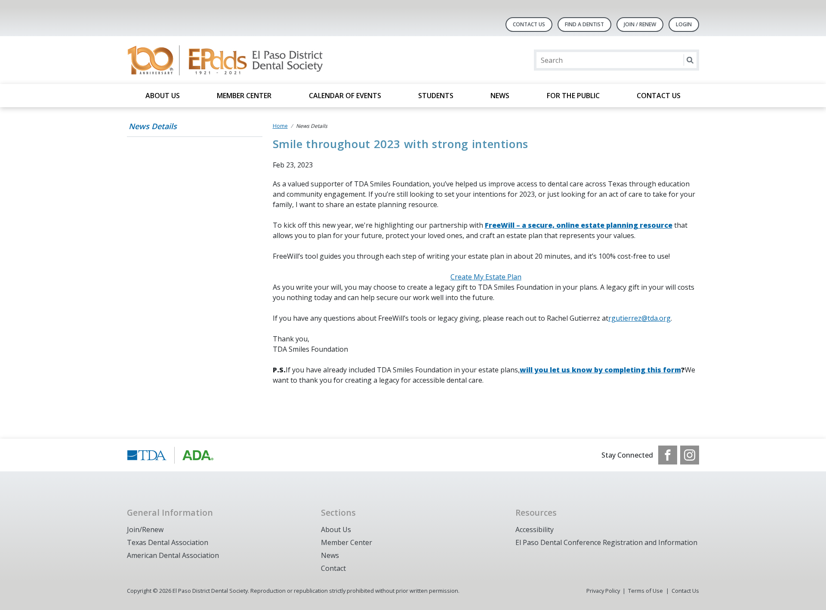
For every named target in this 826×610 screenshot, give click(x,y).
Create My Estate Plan (485, 277)
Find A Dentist (584, 24)
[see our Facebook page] (667, 455)
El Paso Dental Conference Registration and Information (606, 542)
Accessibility (534, 529)
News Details (153, 126)
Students (435, 95)
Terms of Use (645, 591)
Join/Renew (145, 529)
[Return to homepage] (238, 60)
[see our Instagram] (689, 455)
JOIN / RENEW (640, 24)
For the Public (573, 95)
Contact (333, 568)
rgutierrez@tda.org (639, 318)
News (499, 95)
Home (280, 126)
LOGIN (684, 24)
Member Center (244, 95)
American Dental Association (173, 555)
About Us (162, 95)
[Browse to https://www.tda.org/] (170, 455)
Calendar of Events (345, 95)
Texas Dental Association (167, 542)
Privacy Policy (603, 591)
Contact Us (529, 24)
